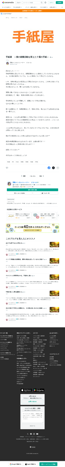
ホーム (7, 17)
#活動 (31, 161)
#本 (13, 161)
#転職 (27, 161)
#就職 (22, 161)
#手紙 (36, 161)
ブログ (20, 17)
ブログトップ (14, 17)
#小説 (17, 161)
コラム (25, 17)
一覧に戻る (32, 176)
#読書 (8, 161)
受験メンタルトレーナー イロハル (25, 182)
